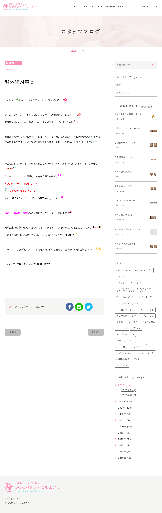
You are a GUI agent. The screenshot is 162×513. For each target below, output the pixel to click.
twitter (89, 307)
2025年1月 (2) (129, 395)
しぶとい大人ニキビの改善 (128, 128)
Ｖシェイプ (121, 365)
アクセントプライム (126, 309)
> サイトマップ (12, 499)
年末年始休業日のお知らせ (128, 229)
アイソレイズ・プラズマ (128, 303)
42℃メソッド (123, 270)
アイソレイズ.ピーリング (128, 282)
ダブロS (120, 322)
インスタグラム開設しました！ (129, 114)
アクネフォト (147, 309)
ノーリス (133, 322)
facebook (70, 307)
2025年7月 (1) (129, 390)
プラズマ (136, 328)
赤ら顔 (137, 359)
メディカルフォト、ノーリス (130, 346)
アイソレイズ (123, 276)
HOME (73, 51)
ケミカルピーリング (126, 315)
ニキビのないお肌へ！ (125, 244)
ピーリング (121, 328)
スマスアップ (147, 315)
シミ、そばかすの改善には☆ (128, 201)
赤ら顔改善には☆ (123, 157)
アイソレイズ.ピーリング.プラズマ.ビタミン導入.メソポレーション (135, 289)
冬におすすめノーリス (125, 143)
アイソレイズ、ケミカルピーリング (134, 297)
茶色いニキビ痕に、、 (125, 186)
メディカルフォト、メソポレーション (135, 352)
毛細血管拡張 (123, 359)
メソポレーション (125, 334)
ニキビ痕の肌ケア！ (124, 172)
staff (11, 63)
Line (79, 307)
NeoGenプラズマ (143, 270)
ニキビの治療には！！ (125, 215)
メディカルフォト (125, 340)
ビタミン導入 (148, 322)
